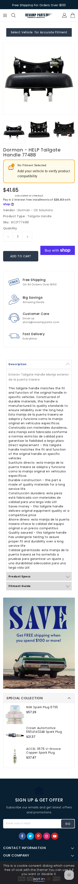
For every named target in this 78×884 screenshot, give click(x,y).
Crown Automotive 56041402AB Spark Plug (44, 730)
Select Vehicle (22, 32)
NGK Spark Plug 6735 (42, 707)
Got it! (39, 879)
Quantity (10, 228)
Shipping (8, 195)
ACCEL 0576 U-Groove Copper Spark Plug (43, 750)
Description (18, 364)
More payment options (57, 262)
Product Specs (20, 576)
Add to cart (20, 256)
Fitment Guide (20, 586)
